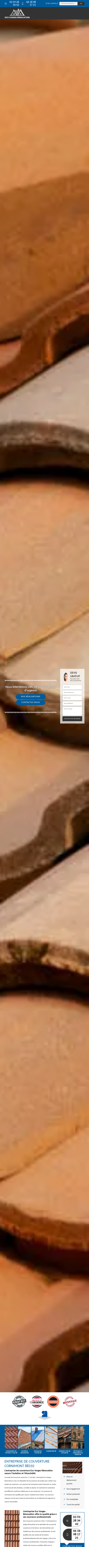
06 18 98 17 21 (31, 3)
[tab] (44, 773)
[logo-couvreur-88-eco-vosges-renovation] (17, 13)
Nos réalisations (30, 697)
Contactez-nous (30, 702)
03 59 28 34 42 (14, 3)
